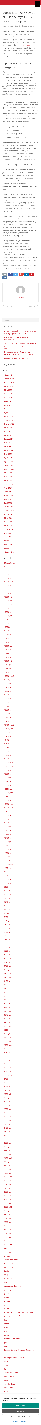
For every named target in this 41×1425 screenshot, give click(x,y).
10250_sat (8, 695)
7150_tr (7, 917)
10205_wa (8, 691)
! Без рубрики (29, 26)
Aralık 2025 (8, 401)
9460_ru (7, 1132)
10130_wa (8, 657)
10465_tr (7, 747)
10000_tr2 (8, 589)
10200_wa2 (8, 687)
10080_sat (8, 635)
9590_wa (7, 1154)
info (5, 1320)
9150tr (6, 1079)
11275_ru (7, 876)
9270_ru (7, 1101)
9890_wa (7, 1226)
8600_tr (7, 1004)
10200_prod (8, 672)
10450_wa (8, 744)
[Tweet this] (15, 274)
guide (6, 1305)
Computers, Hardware (12, 1286)
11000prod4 (8, 864)
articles (7, 1256)
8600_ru (7, 1000)
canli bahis (8, 1278)
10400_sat (8, 732)
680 (5, 906)
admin (18, 26)
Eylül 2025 (8, 413)
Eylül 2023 (8, 503)
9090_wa (7, 1064)
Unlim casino (25, 45)
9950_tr (7, 1248)
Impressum (15, 1421)
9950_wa (7, 1252)
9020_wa (7, 1049)
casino (6, 1282)
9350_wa (7, 1117)
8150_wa (7, 970)
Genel (6, 1297)
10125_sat (8, 653)
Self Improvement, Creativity (14, 1358)
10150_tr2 (8, 661)
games (6, 1294)
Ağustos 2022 (9, 552)
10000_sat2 (8, 582)
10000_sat (8, 578)
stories (6, 1365)
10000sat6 (8, 608)
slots (6, 1361)
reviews (7, 1354)
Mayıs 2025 (8, 428)
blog (6, 1275)
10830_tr (7, 842)
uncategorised (9, 1376)
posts (6, 1342)
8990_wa (7, 1037)
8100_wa (7, 966)
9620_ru (7, 1165)
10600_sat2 (8, 808)
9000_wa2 (8, 1045)
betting (7, 1271)
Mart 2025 (8, 435)
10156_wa (8, 665)
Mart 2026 (8, 390)
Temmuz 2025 (9, 420)
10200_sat (8, 680)
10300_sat (8, 699)
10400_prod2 (9, 725)
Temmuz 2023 (9, 510)
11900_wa (8, 883)
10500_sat (8, 759)
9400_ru (7, 1124)
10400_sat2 (8, 736)
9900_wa (7, 1229)
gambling (7, 1290)
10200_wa (8, 683)
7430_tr (7, 943)
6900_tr (7, 909)
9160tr (6, 1083)
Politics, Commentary (12, 1339)
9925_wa (7, 1241)
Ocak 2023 (8, 533)
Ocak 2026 (8, 397)
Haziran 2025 (9, 424)
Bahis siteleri (9, 1263)
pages (6, 1335)
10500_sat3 (8, 766)
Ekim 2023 (8, 499)
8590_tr (7, 996)
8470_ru (7, 985)
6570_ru (7, 902)
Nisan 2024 (8, 477)
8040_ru (7, 962)
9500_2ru (7, 1135)
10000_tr (7, 586)
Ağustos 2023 (9, 507)
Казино (7, 1391)
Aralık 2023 (8, 492)
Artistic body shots (11, 1260)
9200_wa (7, 1098)
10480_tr (7, 751)
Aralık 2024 (8, 446)
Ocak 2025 (8, 443)
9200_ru (7, 1090)
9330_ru (7, 1113)
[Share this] (10, 274)
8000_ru (7, 955)
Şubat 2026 (8, 394)
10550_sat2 (8, 793)
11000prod (8, 857)
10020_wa (8, 612)
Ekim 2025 (8, 409)
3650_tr (7, 887)
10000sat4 (8, 601)
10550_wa (8, 800)
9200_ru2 (7, 1094)
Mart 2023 (8, 526)
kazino (6, 1324)
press (6, 1346)
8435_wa (7, 977)
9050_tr (7, 1053)
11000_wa (8, 853)
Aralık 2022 (8, 537)
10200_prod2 (9, 676)
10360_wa (8, 717)
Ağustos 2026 (9, 375)
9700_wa (7, 1181)
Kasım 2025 (8, 405)
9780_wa (7, 1199)
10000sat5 (8, 604)
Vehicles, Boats (10, 1384)
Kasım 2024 (8, 450)
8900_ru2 (7, 1026)
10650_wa (8, 823)
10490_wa (8, 755)
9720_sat (7, 1184)
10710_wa (8, 834)
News (6, 1331)
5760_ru (7, 898)
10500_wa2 (8, 774)
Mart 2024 (8, 480)
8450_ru (7, 981)
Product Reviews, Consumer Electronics (19, 1350)
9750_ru (7, 1188)
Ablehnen (20, 1411)
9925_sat (7, 1237)
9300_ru (7, 1105)
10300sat (7, 702)
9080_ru (7, 1060)
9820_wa (7, 1218)
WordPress (8, 1388)
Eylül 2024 (8, 458)
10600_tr (7, 812)
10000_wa (8, 593)
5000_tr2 (7, 894)
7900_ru (7, 951)
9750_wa (7, 1192)
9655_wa (7, 1169)
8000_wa (7, 958)
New (6, 1327)
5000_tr (7, 891)
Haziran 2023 (9, 514)
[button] (37, 4)
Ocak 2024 (8, 488)
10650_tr (7, 819)
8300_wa (7, 973)
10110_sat (8, 646)
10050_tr (7, 619)
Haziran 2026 (9, 382)
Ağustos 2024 (9, 461)
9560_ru (7, 1150)
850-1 (6, 988)
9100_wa (7, 1068)
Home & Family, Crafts (12, 1316)
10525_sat (8, 785)
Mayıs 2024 (8, 473)
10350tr (7, 714)
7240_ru (7, 921)
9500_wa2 (8, 1147)
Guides (7, 1309)
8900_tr (7, 1030)
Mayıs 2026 (8, 386)
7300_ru (7, 924)
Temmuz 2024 (9, 465)
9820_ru (7, 1214)
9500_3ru (7, 1139)
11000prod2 (8, 860)
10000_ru (7, 574)
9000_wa (7, 1041)
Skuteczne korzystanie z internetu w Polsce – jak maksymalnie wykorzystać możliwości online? (20, 345)
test (5, 1369)
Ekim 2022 (8, 544)
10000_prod (8, 571)
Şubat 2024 (8, 484)
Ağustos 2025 (9, 416)
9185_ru (7, 1086)
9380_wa (7, 1120)
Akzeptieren (20, 1406)
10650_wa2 (8, 827)
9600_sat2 (8, 1158)
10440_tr (7, 740)
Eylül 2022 (8, 548)
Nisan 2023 (8, 522)
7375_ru (7, 932)
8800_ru (7, 1019)
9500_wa (7, 1143)
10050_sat (8, 616)
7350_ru (7, 928)
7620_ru (7, 947)
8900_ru (7, 1022)
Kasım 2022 (8, 541)
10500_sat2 (8, 763)
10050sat (7, 623)
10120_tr (7, 650)
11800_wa (8, 879)
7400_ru (7, 936)
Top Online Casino (11, 1373)
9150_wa (7, 1071)
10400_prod (8, 721)
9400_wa (7, 1128)
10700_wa (8, 830)
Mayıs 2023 (8, 518)
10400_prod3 (9, 729)
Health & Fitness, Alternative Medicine (18, 1312)
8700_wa (7, 1011)
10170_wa (8, 668)
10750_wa (8, 838)
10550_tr (7, 796)
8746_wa (7, 1015)
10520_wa (8, 781)
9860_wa (7, 1222)
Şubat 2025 (8, 439)
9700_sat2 (8, 1177)
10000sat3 (8, 597)
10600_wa (8, 815)
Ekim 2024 (8, 454)
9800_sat (7, 1203)
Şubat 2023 (8, 529)
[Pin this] (31, 274)
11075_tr (7, 872)
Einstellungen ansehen (20, 1417)
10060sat (7, 631)
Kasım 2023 (8, 495)
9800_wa (7, 1211)
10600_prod (8, 804)
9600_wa (7, 1162)
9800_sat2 (8, 1207)
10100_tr (7, 638)
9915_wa (7, 1233)
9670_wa (7, 1173)
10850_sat (8, 845)
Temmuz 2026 (9, 379)
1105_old (7, 868)
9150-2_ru (8, 1075)
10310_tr (7, 706)
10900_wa (8, 849)
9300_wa (7, 1109)
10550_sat (8, 789)
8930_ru (7, 1034)
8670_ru (7, 1007)
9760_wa (7, 1196)
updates (7, 1380)
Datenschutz (24, 1421)
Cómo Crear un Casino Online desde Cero (19, 358)
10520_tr (7, 778)
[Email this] (4, 274)
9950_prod (8, 1245)
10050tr (7, 627)
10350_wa (8, 710)
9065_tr (7, 1056)
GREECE (7, 1301)
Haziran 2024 (9, 469)
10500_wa (8, 770)
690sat (6, 913)
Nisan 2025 (8, 431)
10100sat (7, 642)
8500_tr (7, 992)
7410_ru (7, 940)
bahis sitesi (8, 1267)
